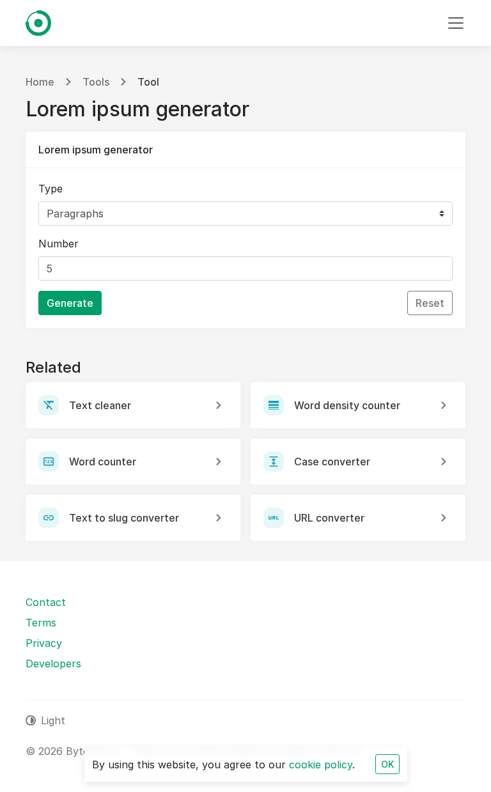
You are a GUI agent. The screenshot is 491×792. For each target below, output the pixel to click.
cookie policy (320, 764)
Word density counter (347, 405)
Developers (53, 663)
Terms (41, 622)
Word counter (102, 461)
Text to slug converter (124, 517)
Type (50, 188)
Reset (430, 303)
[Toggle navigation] (455, 23)
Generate (70, 303)
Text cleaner (100, 405)
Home (40, 81)
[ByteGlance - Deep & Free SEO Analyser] (38, 23)
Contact (46, 602)
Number (58, 243)
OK (387, 764)
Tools (95, 81)
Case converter (332, 461)
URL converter (329, 517)
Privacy (44, 643)
